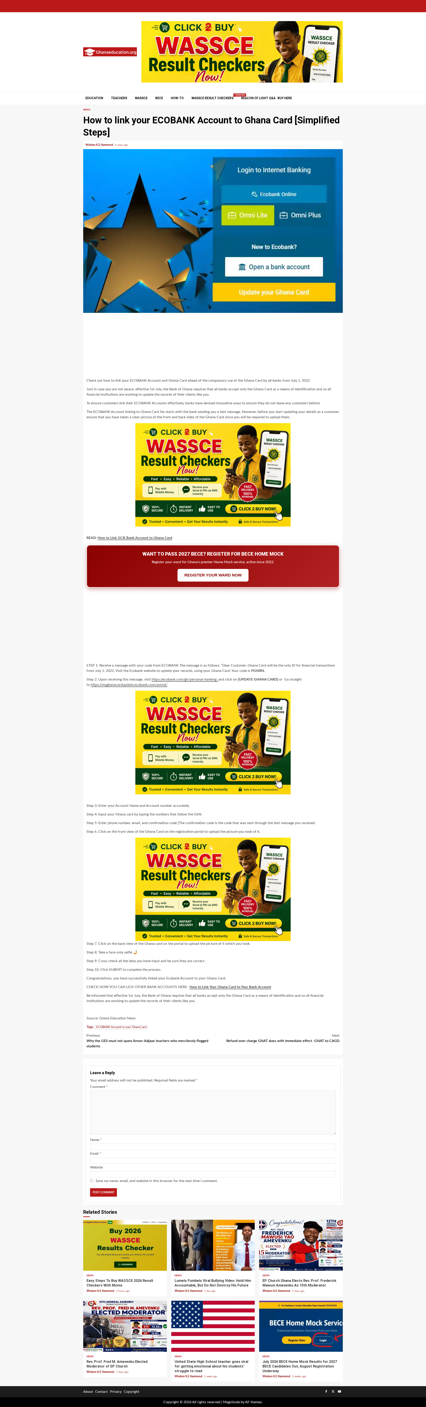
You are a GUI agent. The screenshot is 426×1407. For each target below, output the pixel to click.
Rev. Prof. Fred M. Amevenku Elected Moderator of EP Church (125, 1326)
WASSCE (141, 98)
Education (94, 98)
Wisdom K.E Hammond (99, 145)
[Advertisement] (213, 346)
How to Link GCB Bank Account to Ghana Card (135, 538)
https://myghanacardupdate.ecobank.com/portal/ (129, 685)
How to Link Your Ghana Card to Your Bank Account (230, 987)
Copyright (131, 1391)
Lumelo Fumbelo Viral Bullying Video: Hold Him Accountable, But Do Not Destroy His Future (213, 1245)
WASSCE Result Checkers (212, 98)
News (86, 110)
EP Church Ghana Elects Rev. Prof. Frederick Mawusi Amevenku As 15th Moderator (301, 1245)
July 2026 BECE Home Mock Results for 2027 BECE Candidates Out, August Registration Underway (301, 1326)
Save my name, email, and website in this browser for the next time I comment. (157, 1181)
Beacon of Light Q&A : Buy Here (266, 98)
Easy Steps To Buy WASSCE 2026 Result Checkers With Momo (125, 1245)
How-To (177, 98)
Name (96, 1140)
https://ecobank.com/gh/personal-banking (185, 679)
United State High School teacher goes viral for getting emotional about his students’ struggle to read (213, 1326)
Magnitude (231, 1402)
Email (95, 1153)
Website (96, 1167)
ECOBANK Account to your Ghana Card (121, 1027)
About (88, 1391)
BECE (159, 98)
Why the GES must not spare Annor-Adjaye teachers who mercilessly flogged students (147, 1041)
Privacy (116, 1391)
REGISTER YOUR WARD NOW (213, 575)
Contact (101, 1391)
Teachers (119, 98)
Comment (99, 1087)
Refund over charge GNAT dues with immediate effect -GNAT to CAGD (282, 1038)
